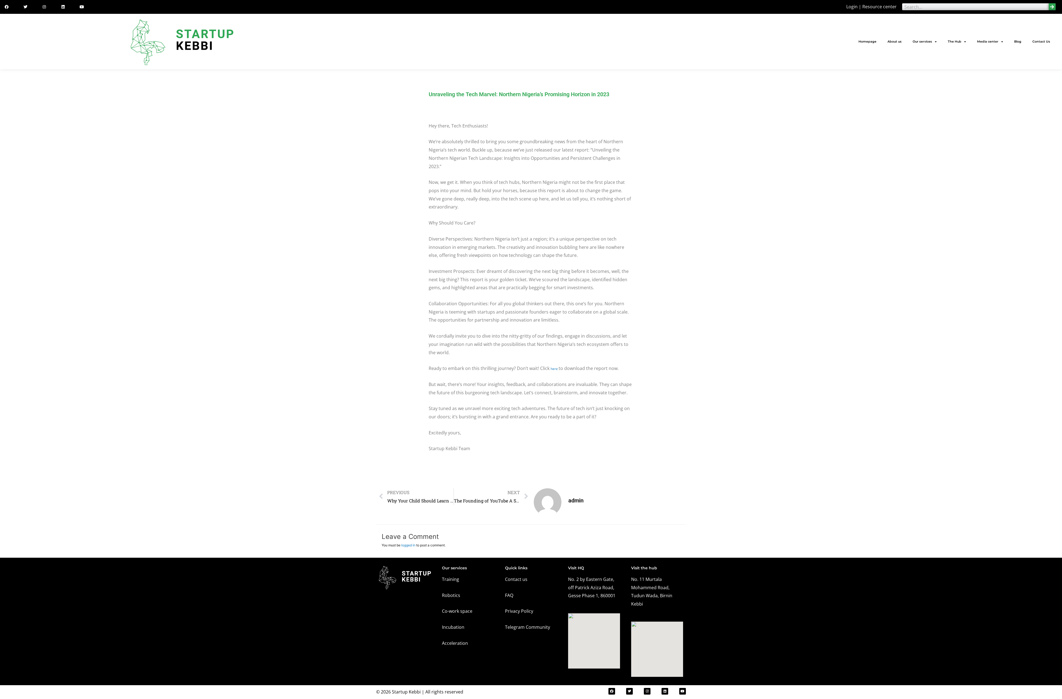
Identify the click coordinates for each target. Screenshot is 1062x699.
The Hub (954, 41)
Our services (922, 41)
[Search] (1052, 6)
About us (894, 41)
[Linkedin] (63, 7)
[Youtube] (82, 7)
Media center (987, 41)
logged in (408, 545)
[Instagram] (44, 7)
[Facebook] (7, 7)
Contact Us (1041, 41)
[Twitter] (25, 7)
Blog (1017, 41)
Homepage (867, 41)
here (555, 368)
